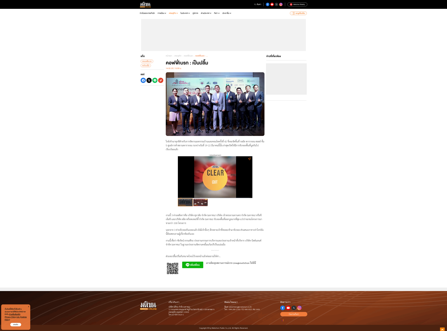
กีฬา (216, 13)
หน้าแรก (169, 56)
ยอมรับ (15, 324)
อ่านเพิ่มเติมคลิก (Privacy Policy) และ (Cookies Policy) (16, 317)
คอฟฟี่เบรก (188, 56)
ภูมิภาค (195, 13)
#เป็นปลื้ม (145, 65)
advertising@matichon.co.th (240, 307)
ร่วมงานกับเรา (294, 314)
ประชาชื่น (225, 13)
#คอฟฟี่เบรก (147, 61)
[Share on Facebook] (143, 80)
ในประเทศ (184, 13)
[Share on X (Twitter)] (149, 80)
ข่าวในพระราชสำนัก (147, 13)
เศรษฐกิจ (172, 13)
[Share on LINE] (154, 80)
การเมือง (161, 13)
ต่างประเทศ (205, 13)
